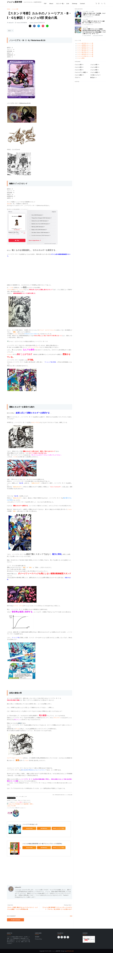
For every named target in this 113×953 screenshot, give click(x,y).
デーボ (17, 729)
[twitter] (96, 3)
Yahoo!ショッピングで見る (58, 828)
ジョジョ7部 (85, 27)
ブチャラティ (57, 717)
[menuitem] (45, 3)
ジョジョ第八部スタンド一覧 (85, 52)
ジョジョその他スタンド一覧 (85, 56)
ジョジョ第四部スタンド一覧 (85, 45)
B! (38, 26)
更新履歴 (37, 936)
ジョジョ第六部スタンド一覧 (85, 49)
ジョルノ (15, 334)
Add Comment (16, 919)
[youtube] (58, 937)
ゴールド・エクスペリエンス (47, 330)
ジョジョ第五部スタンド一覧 (85, 47)
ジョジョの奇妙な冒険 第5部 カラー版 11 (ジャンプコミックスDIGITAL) (42, 843)
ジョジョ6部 (85, 11)
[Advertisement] (39, 271)
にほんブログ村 (11, 806)
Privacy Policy (38, 939)
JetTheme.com (70, 951)
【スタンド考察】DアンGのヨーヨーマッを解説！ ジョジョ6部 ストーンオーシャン (93, 21)
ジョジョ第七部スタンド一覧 (85, 51)
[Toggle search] (104, 3)
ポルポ (9, 203)
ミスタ (11, 287)
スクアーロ (10, 758)
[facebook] (68, 937)
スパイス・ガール (18, 606)
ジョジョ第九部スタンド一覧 (85, 54)
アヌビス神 (10, 289)
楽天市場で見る (44, 828)
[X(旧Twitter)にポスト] (30, 26)
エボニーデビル (35, 422)
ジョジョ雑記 (91, 11)
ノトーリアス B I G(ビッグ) (29, 824)
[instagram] (99, 3)
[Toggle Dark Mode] (102, 3)
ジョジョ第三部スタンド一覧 (85, 43)
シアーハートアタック (34, 347)
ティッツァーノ (18, 758)
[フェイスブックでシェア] (34, 26)
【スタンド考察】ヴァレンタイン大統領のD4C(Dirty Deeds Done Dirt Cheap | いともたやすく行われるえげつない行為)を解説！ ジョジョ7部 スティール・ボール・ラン (94, 31)
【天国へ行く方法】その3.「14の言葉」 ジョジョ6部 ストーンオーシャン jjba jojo (93, 14)
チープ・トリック (19, 289)
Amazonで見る (29, 828)
